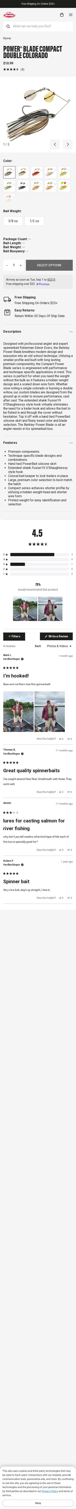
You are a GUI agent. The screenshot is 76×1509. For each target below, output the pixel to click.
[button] (13, 69)
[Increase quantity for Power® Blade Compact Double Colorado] (21, 265)
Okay (38, 1503)
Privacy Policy (50, 1491)
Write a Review (60, 637)
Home (7, 38)
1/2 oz (34, 221)
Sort (38, 646)
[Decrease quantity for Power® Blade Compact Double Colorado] (7, 265)
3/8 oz (13, 221)
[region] (38, 609)
